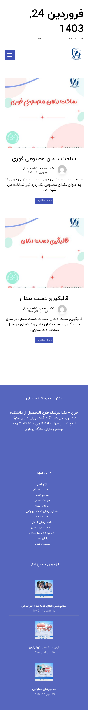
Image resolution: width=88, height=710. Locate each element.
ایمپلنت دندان (41, 489)
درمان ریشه (42, 506)
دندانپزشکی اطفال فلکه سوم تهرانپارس (44, 606)
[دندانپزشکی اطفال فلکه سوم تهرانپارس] (44, 589)
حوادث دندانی (42, 500)
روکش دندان (42, 538)
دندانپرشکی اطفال (42, 522)
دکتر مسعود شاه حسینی (37, 168)
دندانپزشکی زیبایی (41, 527)
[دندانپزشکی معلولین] (44, 672)
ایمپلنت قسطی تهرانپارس (44, 647)
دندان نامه (42, 517)
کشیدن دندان (42, 544)
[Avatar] (62, 169)
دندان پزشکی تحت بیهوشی (42, 511)
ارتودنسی (41, 484)
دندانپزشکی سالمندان (41, 533)
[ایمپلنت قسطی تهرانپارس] (44, 630)
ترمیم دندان (42, 495)
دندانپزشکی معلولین (44, 689)
